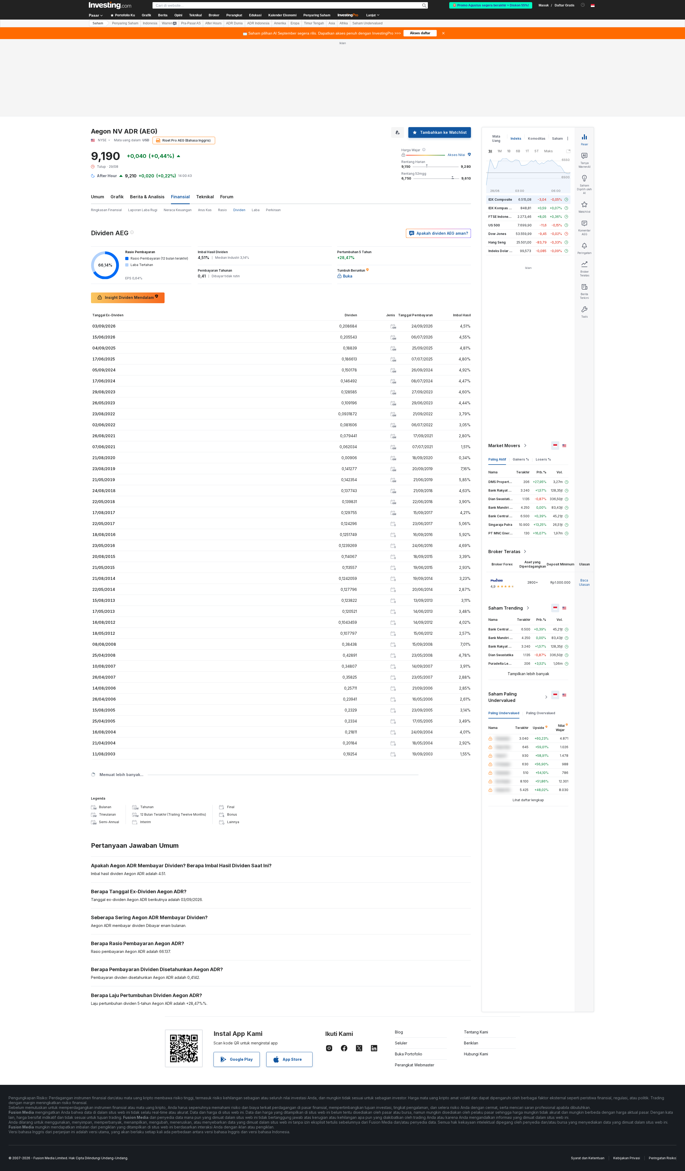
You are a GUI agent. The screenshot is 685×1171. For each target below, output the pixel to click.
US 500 (494, 225)
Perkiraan (273, 210)
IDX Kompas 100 (501, 208)
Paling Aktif (497, 459)
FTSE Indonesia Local (505, 217)
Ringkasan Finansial (106, 210)
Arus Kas (205, 210)
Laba (256, 210)
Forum (226, 196)
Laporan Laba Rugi (142, 210)
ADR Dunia (234, 23)
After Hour (107, 175)
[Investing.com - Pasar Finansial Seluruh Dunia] (110, 5)
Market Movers (504, 445)
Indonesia (150, 23)
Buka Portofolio (408, 1054)
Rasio (222, 210)
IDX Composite (500, 199)
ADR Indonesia (258, 23)
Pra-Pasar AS (191, 23)
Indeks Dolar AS (501, 251)
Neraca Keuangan (178, 210)
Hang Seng (497, 242)
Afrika (344, 23)
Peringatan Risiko (662, 1158)
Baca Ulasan (584, 582)
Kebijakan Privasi (626, 1158)
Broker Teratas (504, 551)
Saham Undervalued (367, 23)
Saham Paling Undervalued (502, 697)
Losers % (543, 459)
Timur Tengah (314, 23)
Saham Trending (505, 608)
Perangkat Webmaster (414, 1065)
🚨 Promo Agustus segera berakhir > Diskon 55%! (490, 5)
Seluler (401, 1043)
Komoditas (536, 138)
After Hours (213, 23)
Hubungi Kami (476, 1054)
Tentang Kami (476, 1032)
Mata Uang (496, 138)
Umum (97, 196)
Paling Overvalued (540, 713)
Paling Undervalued (503, 713)
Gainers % (521, 459)
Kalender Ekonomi (282, 15)
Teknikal (205, 196)
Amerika (280, 23)
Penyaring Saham (316, 15)
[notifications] (583, 4)
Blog (399, 1032)
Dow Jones (497, 234)
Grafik (117, 196)
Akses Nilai (456, 155)
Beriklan (471, 1043)
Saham (98, 23)
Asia (332, 23)
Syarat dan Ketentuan (587, 1158)
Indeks (516, 138)
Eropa (295, 23)
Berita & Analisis (147, 196)
